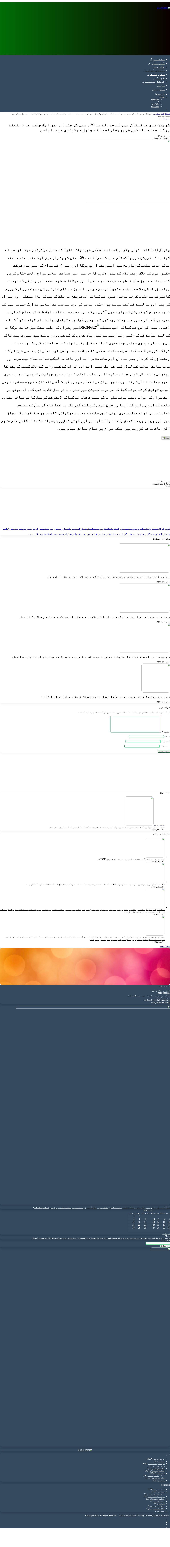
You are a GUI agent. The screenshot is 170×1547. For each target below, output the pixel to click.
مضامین (159, 66)
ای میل (165, 741)
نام (167, 736)
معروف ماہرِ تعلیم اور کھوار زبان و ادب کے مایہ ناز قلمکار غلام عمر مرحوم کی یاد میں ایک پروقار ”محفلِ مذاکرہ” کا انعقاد (94, 617)
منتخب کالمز (154, 70)
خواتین (159, 77)
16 (133, 1222)
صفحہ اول (157, 59)
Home (167, 113)
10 (168, 1222)
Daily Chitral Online (127, 1515)
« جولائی (166, 1233)
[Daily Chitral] (163, 8)
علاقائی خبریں (102, 1208)
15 (139, 1222)
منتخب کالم (64, 1207)
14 (145, 1222)
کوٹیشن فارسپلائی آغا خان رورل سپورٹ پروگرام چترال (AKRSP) (131, 859)
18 (164, 1225)
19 (158, 1225)
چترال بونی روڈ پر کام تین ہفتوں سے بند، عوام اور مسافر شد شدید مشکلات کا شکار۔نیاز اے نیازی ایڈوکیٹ (106, 697)
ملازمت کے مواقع (77, 1208)
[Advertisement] (85, 29)
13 (154, 1222)
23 (133, 1225)
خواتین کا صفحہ (133, 1207)
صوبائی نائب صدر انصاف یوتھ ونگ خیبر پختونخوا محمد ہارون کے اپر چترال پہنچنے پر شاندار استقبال (108, 577)
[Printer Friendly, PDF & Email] (165, 438)
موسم (161, 85)
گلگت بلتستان (153, 81)
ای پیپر (158, 89)
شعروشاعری (156, 74)
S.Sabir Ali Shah (161, 1515)
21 (145, 1225)
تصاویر (147, 1208)
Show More (165, 946)
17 (168, 1225)
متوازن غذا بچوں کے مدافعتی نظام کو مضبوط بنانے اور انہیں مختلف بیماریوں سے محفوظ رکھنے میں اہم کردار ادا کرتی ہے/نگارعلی (91, 657)
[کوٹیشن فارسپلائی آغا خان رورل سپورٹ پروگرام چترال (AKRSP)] (155, 857)
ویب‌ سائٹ (165, 746)
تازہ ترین (156, 63)
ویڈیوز (54, 1207)
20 (154, 1225)
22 (139, 1225)
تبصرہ (166, 732)
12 (158, 1222)
